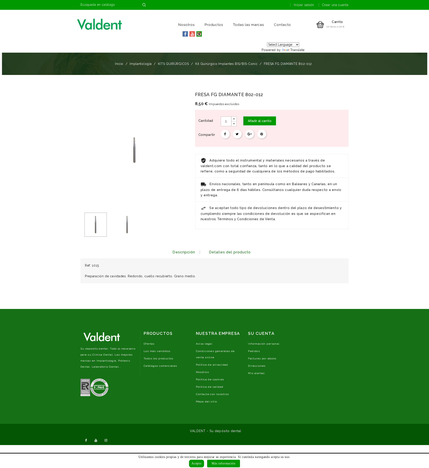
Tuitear (237, 134)
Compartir (225, 134)
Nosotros (186, 25)
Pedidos (254, 351)
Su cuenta (261, 333)
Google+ (249, 134)
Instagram (106, 440)
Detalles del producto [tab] (230, 252)
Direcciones (257, 365)
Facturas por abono (262, 358)
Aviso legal (204, 343)
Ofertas (149, 343)
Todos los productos (158, 358)
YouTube (96, 440)
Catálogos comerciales (160, 365)
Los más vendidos (157, 351)
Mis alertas (256, 373)
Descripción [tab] (183, 252)
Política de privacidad (212, 364)
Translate (297, 50)
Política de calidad (209, 386)
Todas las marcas (248, 25)
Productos (214, 25)
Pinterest (261, 134)
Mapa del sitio (206, 401)
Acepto (196, 463)
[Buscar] (144, 5)
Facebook (86, 440)
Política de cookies (210, 379)
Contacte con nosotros (212, 394)
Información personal (263, 343)
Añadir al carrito (259, 121)
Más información (224, 463)
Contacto (282, 25)
